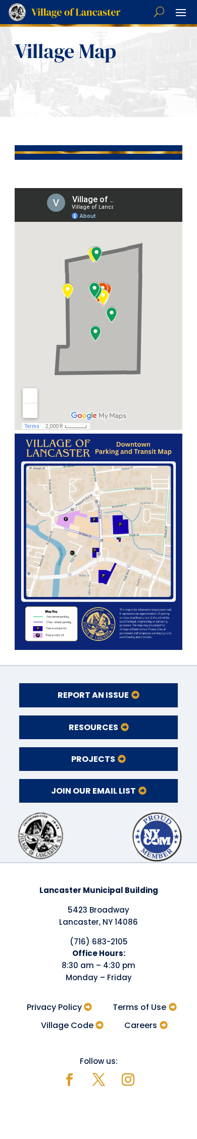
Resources (93, 727)
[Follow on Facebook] (69, 1080)
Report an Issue (93, 695)
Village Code (67, 1025)
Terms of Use (139, 1007)
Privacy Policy (54, 1007)
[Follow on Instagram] (127, 1080)
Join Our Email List (93, 791)
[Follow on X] (98, 1080)
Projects (93, 759)
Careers (140, 1025)
